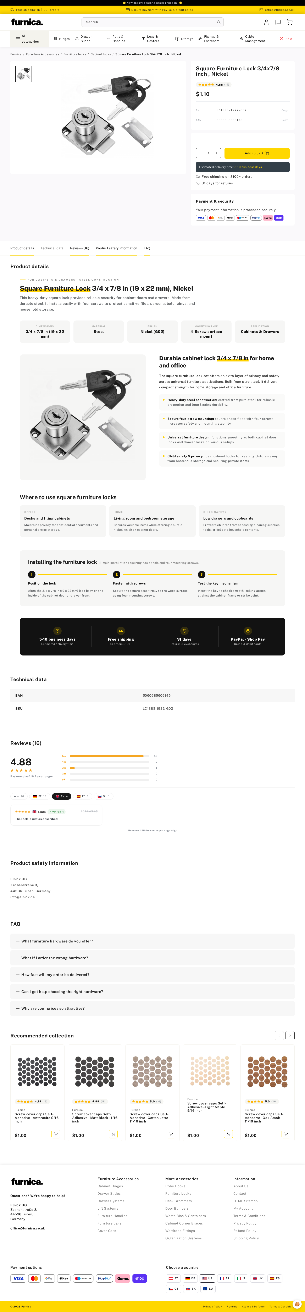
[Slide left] (279, 1035)
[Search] (218, 22)
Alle (19, 796)
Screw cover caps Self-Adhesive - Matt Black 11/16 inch (94, 1117)
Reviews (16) (79, 248)
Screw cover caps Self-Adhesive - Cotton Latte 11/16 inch (149, 1117)
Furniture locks (74, 54)
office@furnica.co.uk (280, 9)
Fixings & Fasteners (212, 39)
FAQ (147, 248)
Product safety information (116, 248)
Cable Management (255, 39)
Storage (187, 39)
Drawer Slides (86, 39)
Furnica (16, 54)
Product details (22, 248)
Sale (288, 39)
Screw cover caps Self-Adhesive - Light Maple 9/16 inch (206, 1107)
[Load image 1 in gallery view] (24, 74)
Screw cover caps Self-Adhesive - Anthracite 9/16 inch (37, 1117)
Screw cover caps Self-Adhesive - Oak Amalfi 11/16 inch (264, 1117)
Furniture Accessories (42, 54)
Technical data (52, 248)
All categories (30, 38)
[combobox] (152, 22)
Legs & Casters (153, 39)
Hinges (64, 39)
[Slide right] (290, 1035)
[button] (290, 22)
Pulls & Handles (118, 39)
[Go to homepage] (27, 22)
